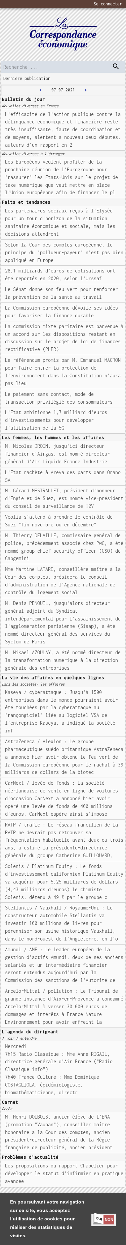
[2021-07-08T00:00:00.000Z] (85, 90)
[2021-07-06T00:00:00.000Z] (40, 90)
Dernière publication (26, 78)
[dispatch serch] (116, 66)
